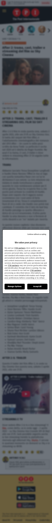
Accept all (37, 286)
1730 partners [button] (19, 248)
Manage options (15, 286)
